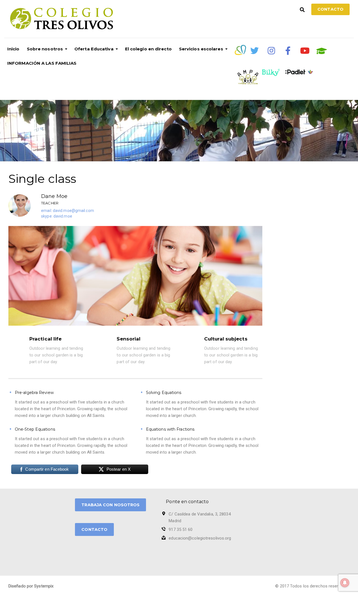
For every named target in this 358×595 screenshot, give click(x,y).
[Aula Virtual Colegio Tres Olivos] (321, 51)
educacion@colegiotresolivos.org (200, 538)
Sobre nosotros (45, 49)
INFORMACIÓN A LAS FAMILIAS (42, 63)
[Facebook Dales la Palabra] (288, 51)
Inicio (13, 49)
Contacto (330, 9)
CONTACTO (94, 529)
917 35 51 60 (180, 529)
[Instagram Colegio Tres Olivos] (271, 51)
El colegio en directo (148, 49)
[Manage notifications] (344, 582)
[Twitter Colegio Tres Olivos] (254, 51)
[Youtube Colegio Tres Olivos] (305, 51)
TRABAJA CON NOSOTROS (110, 504)
